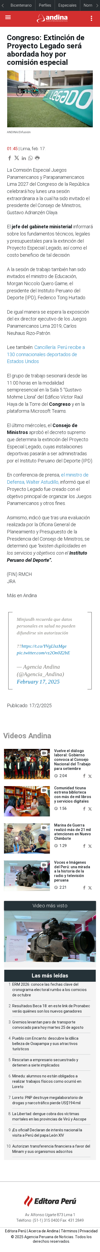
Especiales (67, 5)
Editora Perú (15, 1231)
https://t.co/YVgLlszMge (44, 646)
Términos (69, 1231)
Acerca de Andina (43, 1231)
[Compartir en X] (90, 775)
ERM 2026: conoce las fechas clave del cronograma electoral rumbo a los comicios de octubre (49, 989)
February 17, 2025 (38, 681)
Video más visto (50, 905)
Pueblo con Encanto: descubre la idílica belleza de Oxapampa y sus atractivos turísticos (45, 1043)
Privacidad (89, 1231)
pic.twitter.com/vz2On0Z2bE (43, 652)
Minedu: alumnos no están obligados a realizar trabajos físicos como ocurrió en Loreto (46, 1081)
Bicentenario (21, 5)
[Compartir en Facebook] (85, 775)
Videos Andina (27, 735)
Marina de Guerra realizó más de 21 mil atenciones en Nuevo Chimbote (72, 832)
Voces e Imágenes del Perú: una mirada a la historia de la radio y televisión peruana (72, 871)
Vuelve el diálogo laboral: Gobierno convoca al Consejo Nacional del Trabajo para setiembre (72, 760)
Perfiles (45, 5)
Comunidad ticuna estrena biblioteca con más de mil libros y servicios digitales (72, 794)
